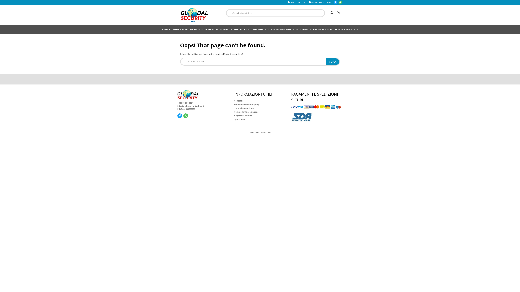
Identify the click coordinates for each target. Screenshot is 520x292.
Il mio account (331, 12)
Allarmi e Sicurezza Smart (215, 29)
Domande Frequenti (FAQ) (246, 104)
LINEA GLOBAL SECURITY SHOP (248, 29)
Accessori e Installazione (183, 29)
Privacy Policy (254, 132)
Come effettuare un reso (246, 112)
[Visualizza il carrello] (338, 12)
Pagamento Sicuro (243, 115)
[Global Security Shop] (194, 14)
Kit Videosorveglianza (279, 29)
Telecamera (302, 29)
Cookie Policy (266, 132)
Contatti (238, 100)
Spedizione (239, 119)
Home (165, 29)
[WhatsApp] (340, 2)
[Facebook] (336, 2)
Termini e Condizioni (244, 108)
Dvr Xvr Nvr (319, 29)
